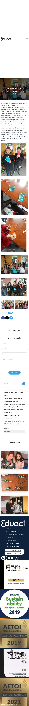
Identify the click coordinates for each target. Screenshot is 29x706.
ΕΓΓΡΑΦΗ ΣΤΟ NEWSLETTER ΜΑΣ (15, 534)
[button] (26, 39)
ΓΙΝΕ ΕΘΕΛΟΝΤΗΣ (11, 540)
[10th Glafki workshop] (14, 504)
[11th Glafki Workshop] (14, 482)
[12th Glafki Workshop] (14, 460)
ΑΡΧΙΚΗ (8, 529)
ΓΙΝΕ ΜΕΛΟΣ (9, 537)
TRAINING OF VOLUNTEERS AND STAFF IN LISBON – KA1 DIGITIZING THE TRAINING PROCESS (14, 392)
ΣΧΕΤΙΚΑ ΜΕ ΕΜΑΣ (11, 532)
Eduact (10, 312)
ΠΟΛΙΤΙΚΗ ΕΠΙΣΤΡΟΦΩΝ (13, 546)
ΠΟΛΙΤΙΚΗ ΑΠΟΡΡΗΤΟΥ (12, 543)
